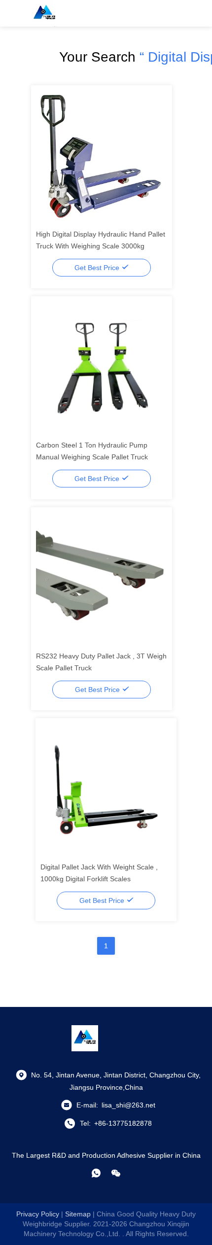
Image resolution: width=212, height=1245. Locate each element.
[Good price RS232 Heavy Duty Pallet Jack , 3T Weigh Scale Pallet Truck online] (101, 577)
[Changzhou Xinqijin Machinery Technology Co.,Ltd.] (44, 13)
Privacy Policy (37, 1214)
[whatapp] (96, 1173)
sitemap (78, 1214)
